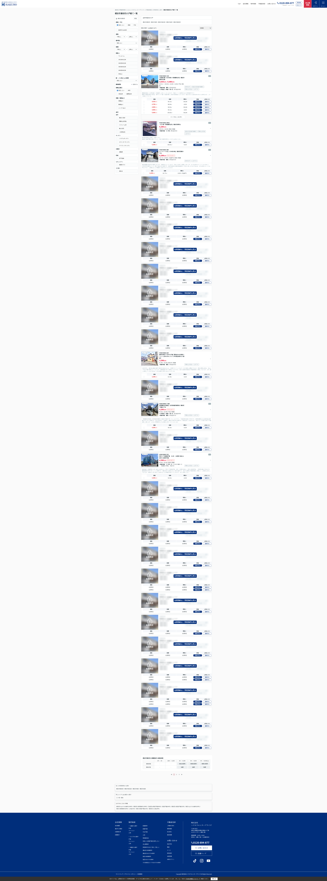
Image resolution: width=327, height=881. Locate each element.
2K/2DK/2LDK (122, 63)
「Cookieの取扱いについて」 (192, 878)
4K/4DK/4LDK (122, 70)
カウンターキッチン (124, 142)
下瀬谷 (168, 403)
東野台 (168, 122)
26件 (193, 767)
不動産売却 (261, 3)
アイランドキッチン (124, 145)
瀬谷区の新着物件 (147, 850)
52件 (204, 767)
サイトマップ (119, 874)
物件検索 (253, 3)
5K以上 (120, 74)
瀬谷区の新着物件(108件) (140, 806)
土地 (130, 833)
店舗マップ (202, 853)
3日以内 (121, 94)
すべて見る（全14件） (177, 117)
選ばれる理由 (118, 828)
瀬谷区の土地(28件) (154, 808)
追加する (207, 49)
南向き (121, 171)
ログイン (315, 6)
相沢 (168, 353)
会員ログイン (170, 859)
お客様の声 (118, 832)
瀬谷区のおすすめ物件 (149, 853)
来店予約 (169, 844)
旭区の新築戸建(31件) (142, 808)
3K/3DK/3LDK (122, 66)
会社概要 (117, 825)
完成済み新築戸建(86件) (154, 806)
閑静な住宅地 (122, 121)
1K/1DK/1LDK (122, 59)
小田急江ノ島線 (164, 89)
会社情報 (245, 3)
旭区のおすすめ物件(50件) (193, 806)
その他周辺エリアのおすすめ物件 (152, 862)
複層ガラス (122, 164)
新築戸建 (145, 829)
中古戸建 (145, 832)
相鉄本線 (162, 87)
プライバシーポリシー (130, 874)
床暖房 (121, 152)
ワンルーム (121, 56)
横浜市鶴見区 (177, 22)
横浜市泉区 (169, 22)
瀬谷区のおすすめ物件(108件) (124, 806)
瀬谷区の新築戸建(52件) (178, 806)
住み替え (169, 832)
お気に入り (298, 5)
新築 (129, 25)
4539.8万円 (193, 763)
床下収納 (121, 158)
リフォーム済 (122, 125)
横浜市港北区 (161, 22)
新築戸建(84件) (166, 806)
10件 (182, 767)
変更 (135, 18)
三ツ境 (168, 131)
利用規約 (140, 874)
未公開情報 (307, 4)
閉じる (214, 878)
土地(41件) (132, 808)
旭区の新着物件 (147, 856)
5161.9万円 (182, 763)
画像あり (121, 101)
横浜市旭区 (154, 22)
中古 (135, 25)
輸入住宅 (121, 128)
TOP (239, 4)
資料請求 (169, 853)
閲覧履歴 (299, 2)
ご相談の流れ (170, 825)
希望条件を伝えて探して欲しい (151, 847)
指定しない (121, 25)
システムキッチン (124, 138)
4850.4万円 (205, 763)
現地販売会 (146, 838)
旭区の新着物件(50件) (122, 808)
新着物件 (145, 826)
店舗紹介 (117, 835)
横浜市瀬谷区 (146, 22)
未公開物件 (146, 844)
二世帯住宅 (122, 132)
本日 (129, 90)
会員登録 (169, 856)
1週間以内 (129, 94)
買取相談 (169, 828)
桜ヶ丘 (171, 89)
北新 (168, 76)
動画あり (121, 104)
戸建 (130, 828)
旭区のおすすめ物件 (148, 859)
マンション (132, 830)
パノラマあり (122, 108)
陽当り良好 (122, 117)
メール (169, 850)
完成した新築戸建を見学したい (151, 841)
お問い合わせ (271, 3)
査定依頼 (169, 835)
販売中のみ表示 (123, 30)
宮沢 (168, 454)
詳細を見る (197, 49)
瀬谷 (167, 87)
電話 (168, 847)
